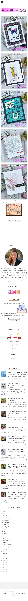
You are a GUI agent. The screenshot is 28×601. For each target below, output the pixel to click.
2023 (4, 517)
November (6, 520)
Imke (14, 347)
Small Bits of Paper (11, 592)
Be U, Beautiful (14, 92)
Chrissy (14, 348)
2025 (4, 513)
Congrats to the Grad (14, 18)
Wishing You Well (14, 165)
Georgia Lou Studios (15, 593)
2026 (4, 511)
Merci (14, 130)
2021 (4, 551)
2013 (4, 566)
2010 (4, 571)
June (5, 529)
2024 (4, 515)
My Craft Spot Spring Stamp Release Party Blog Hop (17, 451)
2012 (4, 567)
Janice (14, 342)
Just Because (12, 425)
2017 (4, 558)
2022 (4, 549)
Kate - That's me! (14, 344)
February (6, 546)
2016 (4, 560)
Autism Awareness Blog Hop (17, 372)
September (7, 524)
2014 (4, 564)
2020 (4, 553)
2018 (4, 557)
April (5, 533)
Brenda (14, 345)
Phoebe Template (21, 592)
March (5, 535)
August (6, 526)
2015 (4, 562)
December (6, 518)
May (5, 531)
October (6, 522)
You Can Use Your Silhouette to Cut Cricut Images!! (17, 385)
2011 (4, 569)
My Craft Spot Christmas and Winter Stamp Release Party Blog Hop (17, 466)
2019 (4, 555)
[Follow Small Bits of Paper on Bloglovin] (14, 221)
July (5, 528)
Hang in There (14, 54)
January (6, 547)
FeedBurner (17, 322)
